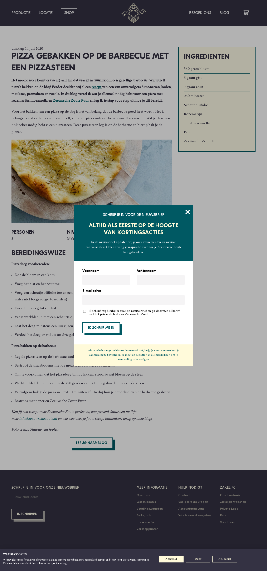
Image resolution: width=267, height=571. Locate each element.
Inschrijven (27, 514)
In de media (145, 522)
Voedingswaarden (150, 508)
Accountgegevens (191, 508)
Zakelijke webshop (233, 501)
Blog (224, 13)
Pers (223, 515)
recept (97, 87)
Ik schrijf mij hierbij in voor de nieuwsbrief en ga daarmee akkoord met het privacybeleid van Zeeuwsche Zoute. (134, 312)
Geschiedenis (146, 501)
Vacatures (227, 522)
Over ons (143, 495)
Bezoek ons (200, 13)
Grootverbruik (230, 495)
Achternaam (146, 271)
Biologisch (144, 515)
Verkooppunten (148, 529)
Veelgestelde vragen (193, 501)
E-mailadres (92, 291)
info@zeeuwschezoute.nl (38, 419)
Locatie (46, 13)
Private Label (229, 508)
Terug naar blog (91, 443)
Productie (20, 13)
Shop (69, 13)
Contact (184, 495)
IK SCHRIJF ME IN (101, 328)
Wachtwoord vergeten (194, 515)
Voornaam (90, 271)
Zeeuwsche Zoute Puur (71, 101)
